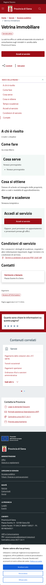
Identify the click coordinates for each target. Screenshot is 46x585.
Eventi (4, 508)
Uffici (3, 459)
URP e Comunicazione (10, 534)
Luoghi (4, 505)
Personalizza (23, 573)
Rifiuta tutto (23, 580)
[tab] (21, 391)
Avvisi (3, 494)
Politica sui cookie (36, 561)
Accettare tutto (23, 567)
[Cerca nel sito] (39, 9)
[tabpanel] (23, 367)
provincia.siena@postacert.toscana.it (20, 537)
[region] (23, 564)
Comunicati (5, 491)
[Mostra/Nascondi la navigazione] (2, 8)
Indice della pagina (10, 80)
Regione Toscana (9, 2)
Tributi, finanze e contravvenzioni (14, 476)
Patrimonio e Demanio (13, 275)
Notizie (4, 488)
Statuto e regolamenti (10, 462)
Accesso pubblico (8, 474)
